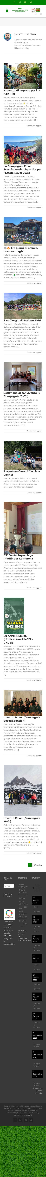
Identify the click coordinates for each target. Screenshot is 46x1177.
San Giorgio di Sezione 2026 (22, 320)
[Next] (41, 888)
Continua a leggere (34, 126)
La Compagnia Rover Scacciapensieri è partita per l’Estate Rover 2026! (22, 169)
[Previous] (33, 888)
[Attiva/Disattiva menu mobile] (41, 13)
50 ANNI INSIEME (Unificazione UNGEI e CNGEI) (18, 639)
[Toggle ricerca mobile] (36, 13)
